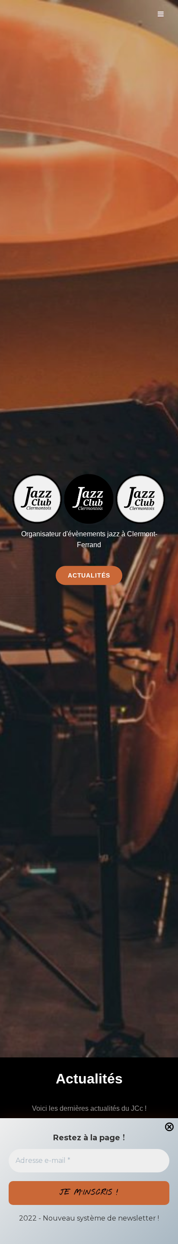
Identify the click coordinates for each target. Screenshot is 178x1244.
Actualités (95, 575)
